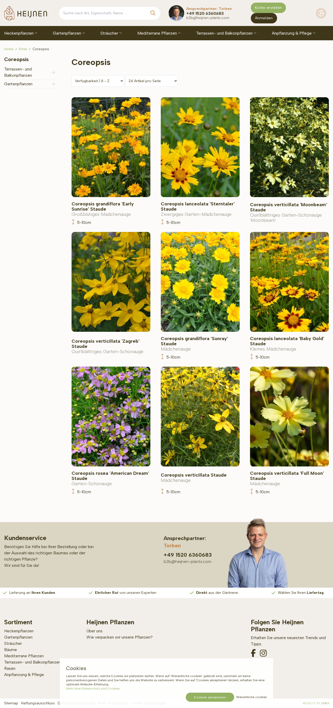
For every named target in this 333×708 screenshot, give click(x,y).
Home (9, 49)
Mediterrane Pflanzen (157, 33)
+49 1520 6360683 (205, 13)
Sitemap (11, 703)
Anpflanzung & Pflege (292, 33)
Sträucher (109, 33)
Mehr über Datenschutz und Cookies (93, 688)
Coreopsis (41, 49)
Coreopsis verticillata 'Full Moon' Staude (287, 478)
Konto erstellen (268, 7)
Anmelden (264, 18)
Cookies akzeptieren (210, 697)
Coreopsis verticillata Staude (194, 477)
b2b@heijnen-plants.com (207, 18)
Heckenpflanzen (19, 33)
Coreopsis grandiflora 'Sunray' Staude (194, 344)
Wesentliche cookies (251, 697)
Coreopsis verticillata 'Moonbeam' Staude (288, 212)
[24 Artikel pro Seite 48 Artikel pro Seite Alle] (151, 80)
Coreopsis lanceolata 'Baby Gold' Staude (287, 344)
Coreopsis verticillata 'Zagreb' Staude (107, 346)
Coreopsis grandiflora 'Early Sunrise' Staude (103, 209)
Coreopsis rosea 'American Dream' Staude (110, 478)
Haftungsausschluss (38, 703)
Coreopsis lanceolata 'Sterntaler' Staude (198, 209)
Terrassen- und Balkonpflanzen (225, 33)
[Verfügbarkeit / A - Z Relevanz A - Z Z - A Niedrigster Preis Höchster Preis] (98, 80)
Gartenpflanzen (67, 33)
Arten (23, 49)
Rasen (9, 668)
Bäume (10, 649)
